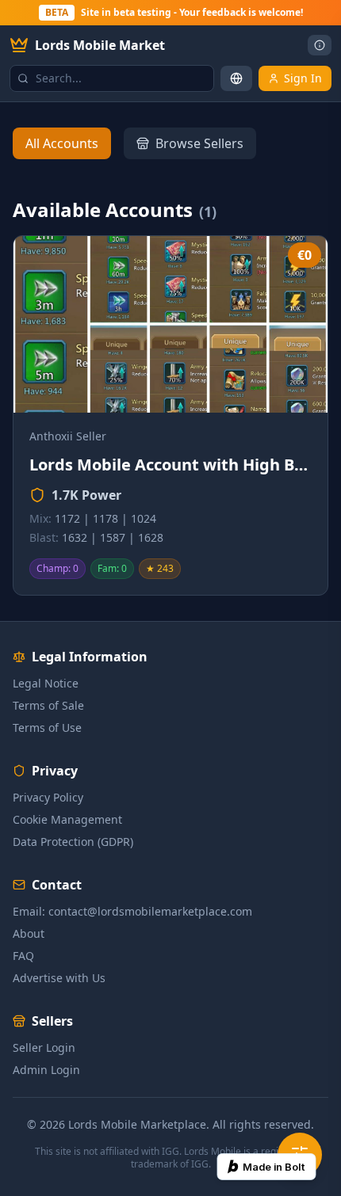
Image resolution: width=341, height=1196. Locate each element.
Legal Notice (46, 683)
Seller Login (44, 1047)
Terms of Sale (48, 705)
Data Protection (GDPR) (73, 841)
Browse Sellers (199, 143)
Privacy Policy (48, 797)
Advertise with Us (59, 977)
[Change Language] (236, 78)
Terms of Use (47, 727)
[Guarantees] (319, 45)
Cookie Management (67, 819)
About (28, 933)
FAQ (23, 955)
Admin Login (46, 1069)
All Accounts (61, 143)
